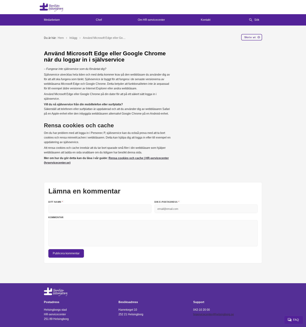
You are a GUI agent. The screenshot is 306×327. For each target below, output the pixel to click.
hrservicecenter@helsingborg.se (213, 314)
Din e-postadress (166, 202)
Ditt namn (55, 202)
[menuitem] (52, 20)
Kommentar (56, 217)
